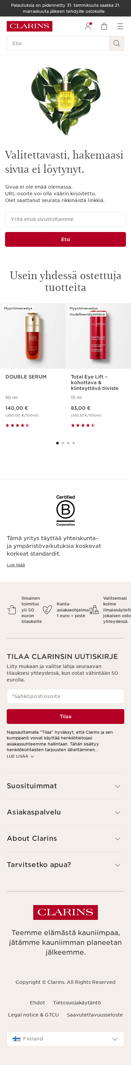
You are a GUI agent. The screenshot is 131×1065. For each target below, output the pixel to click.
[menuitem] (88, 26)
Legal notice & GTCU (33, 1015)
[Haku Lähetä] (117, 43)
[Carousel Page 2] (62, 443)
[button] (65, 786)
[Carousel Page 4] (73, 443)
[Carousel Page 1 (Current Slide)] (57, 443)
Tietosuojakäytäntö (77, 1002)
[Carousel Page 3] (68, 443)
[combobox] (65, 1039)
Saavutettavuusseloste (95, 1015)
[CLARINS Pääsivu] (29, 26)
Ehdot (37, 1002)
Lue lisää (16, 564)
